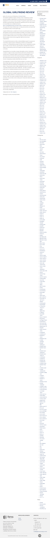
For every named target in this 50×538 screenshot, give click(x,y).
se (40, 441)
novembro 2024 (43, 62)
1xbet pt (41, 193)
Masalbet (41, 327)
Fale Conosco (43, 5)
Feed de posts (43, 504)
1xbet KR (41, 189)
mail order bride (43, 323)
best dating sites (43, 236)
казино (41, 486)
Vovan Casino (42, 471)
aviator (41, 207)
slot (40, 446)
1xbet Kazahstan (43, 186)
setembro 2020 (43, 126)
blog (41, 246)
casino (41, 253)
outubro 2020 (42, 125)
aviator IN (41, 213)
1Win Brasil (42, 142)
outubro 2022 (42, 100)
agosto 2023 (42, 85)
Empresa (23, 5)
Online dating (42, 395)
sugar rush (42, 454)
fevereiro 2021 (42, 122)
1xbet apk (42, 161)
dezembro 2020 (43, 123)
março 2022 (42, 111)
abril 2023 (42, 91)
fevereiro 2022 (43, 112)
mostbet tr (42, 375)
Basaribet (41, 230)
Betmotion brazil (43, 238)
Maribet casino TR (43, 326)
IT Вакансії (42, 312)
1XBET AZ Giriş (43, 165)
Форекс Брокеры (43, 491)
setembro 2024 (43, 65)
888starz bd (42, 206)
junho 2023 (42, 88)
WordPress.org (43, 508)
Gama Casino (42, 295)
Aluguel (35, 5)
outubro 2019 (42, 133)
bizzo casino (42, 244)
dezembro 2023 (43, 79)
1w (40, 138)
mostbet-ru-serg (43, 386)
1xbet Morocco (43, 192)
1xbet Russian (42, 198)
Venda (29, 5)
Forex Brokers (42, 289)
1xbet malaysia (43, 190)
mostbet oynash (43, 367)
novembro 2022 (43, 99)
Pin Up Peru (42, 420)
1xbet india (42, 184)
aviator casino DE (43, 210)
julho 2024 (42, 68)
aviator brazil (42, 209)
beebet (41, 235)
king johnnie (42, 318)
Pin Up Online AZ (43, 418)
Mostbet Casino (43, 346)
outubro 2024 (42, 63)
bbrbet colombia (43, 232)
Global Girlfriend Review (19, 12)
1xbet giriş (42, 182)
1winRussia (42, 158)
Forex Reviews (43, 290)
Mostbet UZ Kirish (43, 381)
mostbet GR (42, 358)
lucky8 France (42, 321)
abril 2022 (42, 109)
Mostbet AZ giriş (43, 338)
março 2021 (42, 120)
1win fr (41, 150)
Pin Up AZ (42, 407)
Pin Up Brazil (42, 412)
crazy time (42, 280)
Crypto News (42, 281)
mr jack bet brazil (43, 389)
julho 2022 (42, 105)
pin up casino (42, 414)
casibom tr (42, 252)
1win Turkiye (42, 156)
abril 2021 (42, 119)
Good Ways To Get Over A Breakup (43, 300)
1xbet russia (42, 196)
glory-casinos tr (43, 296)
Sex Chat (41, 444)
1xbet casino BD (43, 173)
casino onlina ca (43, 258)
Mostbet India (42, 360)
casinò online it (43, 261)
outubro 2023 (42, 82)
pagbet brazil (42, 400)
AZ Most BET (42, 219)
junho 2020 (42, 131)
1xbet (41, 159)
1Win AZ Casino (43, 139)
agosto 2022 (42, 103)
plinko (41, 429)
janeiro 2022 (42, 114)
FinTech (41, 287)
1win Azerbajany (43, 141)
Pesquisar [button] (40, 13)
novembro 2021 (43, 117)
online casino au (43, 394)
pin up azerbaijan (43, 411)
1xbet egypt (42, 181)
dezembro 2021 (43, 116)
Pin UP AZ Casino (43, 409)
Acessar (41, 502)
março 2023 (42, 92)
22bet (41, 201)
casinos (41, 272)
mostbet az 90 (43, 333)
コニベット (42, 497)
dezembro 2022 (43, 97)
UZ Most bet (42, 460)
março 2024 (42, 74)
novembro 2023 (43, 80)
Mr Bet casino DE (43, 387)
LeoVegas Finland (43, 320)
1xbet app (42, 162)
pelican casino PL (43, 406)
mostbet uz (42, 377)
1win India (42, 152)
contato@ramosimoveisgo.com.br (40, 531)
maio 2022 (42, 108)
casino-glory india (43, 270)
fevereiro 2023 (43, 94)
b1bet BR (41, 226)
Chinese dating (43, 278)
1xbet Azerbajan (43, 167)
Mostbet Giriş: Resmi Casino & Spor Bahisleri (43, 54)
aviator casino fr (43, 212)
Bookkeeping (42, 250)
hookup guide (42, 303)
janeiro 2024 (42, 77)
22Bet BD (41, 202)
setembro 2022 (43, 102)
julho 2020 (42, 129)
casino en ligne (43, 255)
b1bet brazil (42, 227)
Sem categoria (13, 91)
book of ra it (42, 249)
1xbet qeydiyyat (43, 195)
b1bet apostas (42, 224)
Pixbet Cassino (43, 427)
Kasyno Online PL (43, 317)
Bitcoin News (42, 243)
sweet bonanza (43, 455)
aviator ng (42, 218)
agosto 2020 (42, 128)
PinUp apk (42, 423)
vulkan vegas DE (43, 472)
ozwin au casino (43, 398)
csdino (41, 283)
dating (41, 284)
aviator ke (42, 215)
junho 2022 (42, 106)
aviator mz (42, 216)
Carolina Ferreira (22, 16)
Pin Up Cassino (43, 417)
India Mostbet (42, 304)
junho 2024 (42, 69)
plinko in (41, 431)
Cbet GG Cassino (43, 276)
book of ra (42, 247)
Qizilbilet (41, 435)
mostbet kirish (42, 361)
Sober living (42, 449)
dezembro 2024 (43, 60)
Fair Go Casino (43, 286)
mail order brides (43, 324)
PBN (40, 404)
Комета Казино (43, 488)
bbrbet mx (42, 233)
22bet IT (41, 204)
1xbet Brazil (42, 172)
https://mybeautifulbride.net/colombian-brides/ (12, 25)
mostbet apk (42, 332)
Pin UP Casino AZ (43, 415)
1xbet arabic (42, 164)
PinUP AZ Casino (43, 424)
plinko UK (42, 432)
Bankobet (42, 229)
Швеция (41, 495)
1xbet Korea (42, 187)
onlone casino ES (43, 397)
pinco (41, 421)
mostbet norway (43, 363)
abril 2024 (42, 72)
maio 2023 (42, 89)
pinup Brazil (42, 426)
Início (17, 5)
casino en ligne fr (43, 256)
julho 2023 (42, 86)
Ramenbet (42, 437)
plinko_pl (41, 434)
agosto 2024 (42, 66)
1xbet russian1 (42, 199)
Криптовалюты (43, 489)
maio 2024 (42, 71)
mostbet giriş (42, 357)
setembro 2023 (43, 83)
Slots (41, 447)
